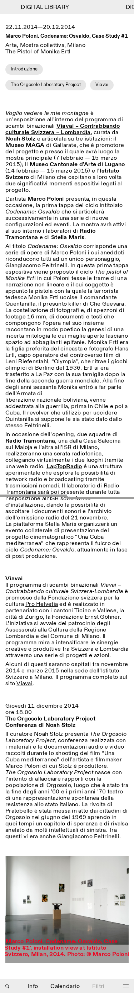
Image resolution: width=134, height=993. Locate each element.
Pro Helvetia (41, 604)
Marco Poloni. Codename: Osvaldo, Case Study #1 (66, 36)
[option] (67, 909)
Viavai (24, 683)
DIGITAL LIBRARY (42, 7)
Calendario (65, 986)
